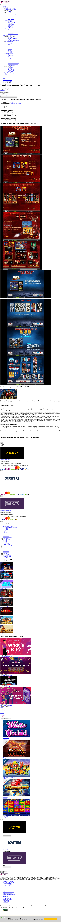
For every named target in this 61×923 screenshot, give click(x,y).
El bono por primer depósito (13, 64)
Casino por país (8, 28)
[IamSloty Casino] (12, 509)
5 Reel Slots (10, 50)
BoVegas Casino (11, 70)
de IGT (9, 57)
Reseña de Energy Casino (5, 459)
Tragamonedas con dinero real (8, 72)
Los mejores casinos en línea (10, 8)
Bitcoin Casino (10, 23)
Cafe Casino (10, 68)
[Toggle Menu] (0, 4)
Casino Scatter (5, 849)
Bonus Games (10, 52)
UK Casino (10, 31)
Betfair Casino (5, 531)
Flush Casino (5, 549)
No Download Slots (9, 41)
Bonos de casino (6, 59)
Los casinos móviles (11, 18)
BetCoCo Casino (6, 530)
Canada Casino (10, 33)
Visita (2, 470)
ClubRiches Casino (6, 544)
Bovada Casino (10, 67)
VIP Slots (9, 46)
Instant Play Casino (11, 15)
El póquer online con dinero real (11, 75)
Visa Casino (10, 21)
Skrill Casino (10, 25)
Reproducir (5, 739)
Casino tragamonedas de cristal (8, 545)
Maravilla (2, 713)
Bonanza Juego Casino (7, 537)
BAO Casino (5, 529)
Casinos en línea (6, 7)
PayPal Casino (10, 27)
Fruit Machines (10, 43)
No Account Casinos (11, 16)
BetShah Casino (6, 532)
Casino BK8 (5, 534)
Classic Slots (10, 39)
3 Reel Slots (10, 49)
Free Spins (10, 51)
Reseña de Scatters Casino (5, 484)
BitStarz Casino (6, 533)
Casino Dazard (5, 546)
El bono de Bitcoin (11, 65)
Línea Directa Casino (7, 555)
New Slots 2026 (11, 37)
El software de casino (9, 53)
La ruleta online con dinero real (11, 73)
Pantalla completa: (4, 95)
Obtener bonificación (6, 836)
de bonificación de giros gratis (13, 63)
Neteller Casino (10, 26)
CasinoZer (5, 542)
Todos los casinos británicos (8, 526)
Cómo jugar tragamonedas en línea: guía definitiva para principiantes (13, 686)
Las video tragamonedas (12, 38)
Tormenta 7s (5, 797)
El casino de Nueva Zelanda (13, 34)
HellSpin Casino (6, 554)
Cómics (1, 707)
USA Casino (10, 29)
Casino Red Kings (6, 539)
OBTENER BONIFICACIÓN (51, 918)
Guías (4, 78)
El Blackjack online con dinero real (11, 74)
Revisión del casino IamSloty (5, 510)
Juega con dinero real (4, 92)
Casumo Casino (6, 543)
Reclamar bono (3, 871)
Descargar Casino (11, 19)
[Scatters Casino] (12, 483)
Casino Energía (6, 833)
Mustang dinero (6, 757)
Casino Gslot (5, 553)
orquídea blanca (6, 738)
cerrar (9, 95)
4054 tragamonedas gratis (7, 81)
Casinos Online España (7, 80)
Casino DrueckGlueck (7, 548)
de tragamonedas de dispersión (13, 40)
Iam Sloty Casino (6, 864)
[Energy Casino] (12, 458)
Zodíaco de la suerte (6, 816)
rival (8, 56)
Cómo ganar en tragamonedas (6, 705)
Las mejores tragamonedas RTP (6, 656)
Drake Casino (10, 71)
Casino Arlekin (6, 528)
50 (10, 104)
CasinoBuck (5, 541)
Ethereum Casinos (11, 24)
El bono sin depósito (11, 61)
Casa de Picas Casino (7, 556)
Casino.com (5, 540)
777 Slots (9, 44)
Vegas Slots (10, 45)
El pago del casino (8, 20)
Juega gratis (2, 90)
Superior (2, 872)
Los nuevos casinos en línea (10, 9)
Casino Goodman (6, 552)
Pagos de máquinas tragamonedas (6, 675)
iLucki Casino (5, 557)
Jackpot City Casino (11, 69)
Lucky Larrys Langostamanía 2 (9, 777)
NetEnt (9, 54)
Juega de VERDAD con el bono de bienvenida (9, 96)
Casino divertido (6, 551)
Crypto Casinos (10, 13)
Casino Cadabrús (6, 538)
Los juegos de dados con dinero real (12, 76)
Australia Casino (11, 30)
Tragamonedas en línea (7, 35)
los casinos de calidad (12, 14)
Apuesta (4, 6)
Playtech (9, 58)
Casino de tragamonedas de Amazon (10, 527)
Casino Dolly (5, 547)
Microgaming (10, 55)
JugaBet (9, 11)
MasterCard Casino (11, 22)
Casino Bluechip (6, 536)
